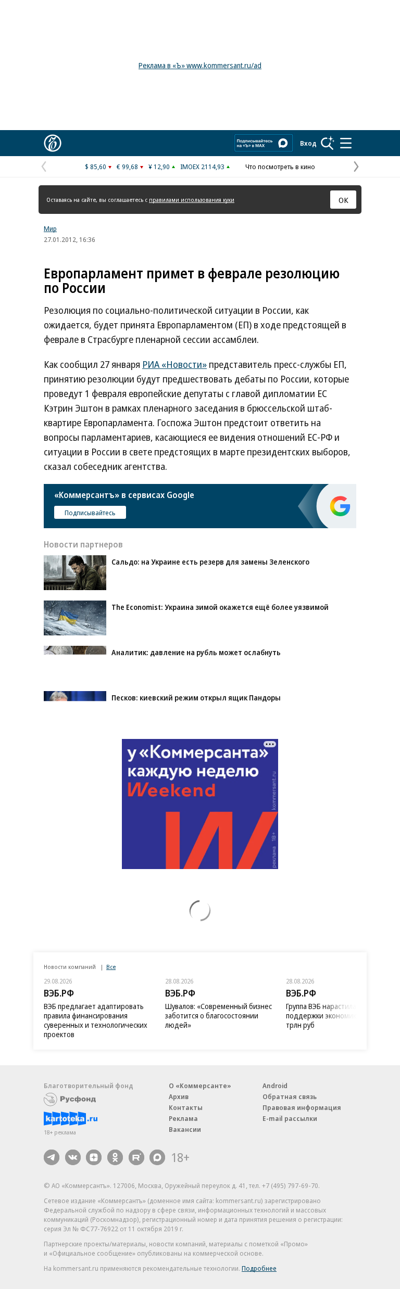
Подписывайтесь (90, 512)
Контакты (186, 1107)
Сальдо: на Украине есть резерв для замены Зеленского (210, 562)
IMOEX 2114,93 (202, 166)
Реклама (183, 1118)
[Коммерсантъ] (52, 143)
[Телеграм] (51, 1157)
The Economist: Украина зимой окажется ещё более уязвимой (220, 607)
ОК (343, 200)
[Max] (157, 1157)
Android (275, 1085)
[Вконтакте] (73, 1157)
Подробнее (259, 1268)
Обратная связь (289, 1096)
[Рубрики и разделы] (346, 143)
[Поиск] (327, 143)
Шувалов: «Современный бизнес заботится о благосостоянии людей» (218, 1015)
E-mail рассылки (289, 1118)
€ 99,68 (127, 166)
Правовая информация (301, 1107)
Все (111, 967)
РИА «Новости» (174, 364)
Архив (179, 1096)
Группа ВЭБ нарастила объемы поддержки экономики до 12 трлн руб (335, 1015)
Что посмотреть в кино (280, 166)
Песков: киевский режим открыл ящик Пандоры (196, 698)
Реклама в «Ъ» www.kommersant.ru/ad (200, 65)
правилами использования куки (191, 199)
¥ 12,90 (159, 166)
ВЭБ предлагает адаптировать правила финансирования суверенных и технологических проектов (95, 1020)
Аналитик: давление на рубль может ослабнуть (196, 652)
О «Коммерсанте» (200, 1085)
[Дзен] (94, 1157)
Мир (50, 228)
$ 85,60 (95, 166)
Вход (308, 143)
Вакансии (185, 1129)
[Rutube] (136, 1157)
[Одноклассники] (115, 1157)
